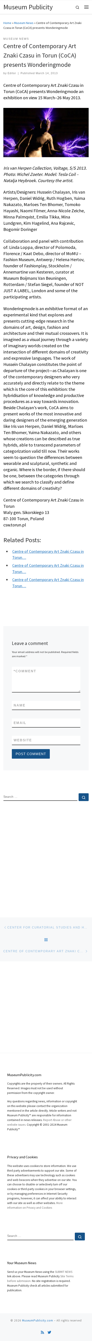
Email (20, 723)
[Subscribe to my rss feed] (42, 1332)
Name (19, 705)
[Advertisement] (46, 855)
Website (23, 740)
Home (7, 23)
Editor (12, 73)
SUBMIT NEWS (63, 1272)
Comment (25, 671)
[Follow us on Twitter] (49, 1332)
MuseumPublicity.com (37, 1320)
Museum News (23, 23)
